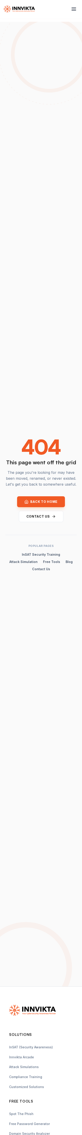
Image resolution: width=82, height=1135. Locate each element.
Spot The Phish (21, 1114)
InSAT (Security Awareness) (31, 1047)
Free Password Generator (29, 1124)
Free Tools (51, 562)
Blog (69, 562)
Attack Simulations (24, 1067)
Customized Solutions (26, 1087)
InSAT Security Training (41, 554)
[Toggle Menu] (73, 9)
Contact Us (41, 569)
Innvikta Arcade (21, 1057)
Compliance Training (25, 1077)
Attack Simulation (23, 562)
